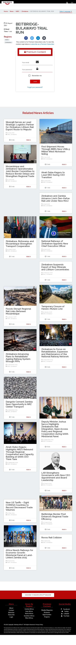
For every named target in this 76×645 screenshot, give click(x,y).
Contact (11, 610)
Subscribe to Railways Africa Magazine (38, 595)
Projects (47, 617)
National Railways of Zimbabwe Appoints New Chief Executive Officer (54, 243)
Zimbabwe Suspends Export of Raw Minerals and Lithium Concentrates (55, 267)
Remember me (37, 76)
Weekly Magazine (47, 610)
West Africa (29, 618)
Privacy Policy (39, 624)
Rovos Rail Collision (51, 537)
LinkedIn (66, 614)
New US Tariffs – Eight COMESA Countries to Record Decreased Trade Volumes (19, 506)
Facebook (66, 609)
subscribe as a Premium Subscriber (42, 44)
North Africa (29, 613)
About (11, 608)
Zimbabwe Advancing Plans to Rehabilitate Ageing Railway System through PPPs (18, 358)
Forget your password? (35, 87)
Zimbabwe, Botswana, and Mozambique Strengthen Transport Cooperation (20, 243)
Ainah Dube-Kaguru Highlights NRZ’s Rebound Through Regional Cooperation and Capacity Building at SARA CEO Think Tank (20, 453)
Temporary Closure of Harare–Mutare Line (52, 307)
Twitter (66, 611)
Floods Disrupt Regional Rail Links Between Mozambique (18, 311)
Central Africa (29, 609)
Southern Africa (29, 616)
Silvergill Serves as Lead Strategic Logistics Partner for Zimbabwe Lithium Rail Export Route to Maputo (20, 126)
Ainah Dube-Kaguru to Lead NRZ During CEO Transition (53, 175)
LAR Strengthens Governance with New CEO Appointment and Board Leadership (55, 476)
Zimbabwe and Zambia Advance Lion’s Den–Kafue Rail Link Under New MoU (55, 198)
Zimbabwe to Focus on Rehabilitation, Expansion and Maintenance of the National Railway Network (55, 353)
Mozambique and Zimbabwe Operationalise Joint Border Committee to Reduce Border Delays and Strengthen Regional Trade (20, 171)
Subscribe (11, 615)
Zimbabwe (24, 11)
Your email (25, 62)
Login (11, 617)
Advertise (11, 612)
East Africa (29, 611)
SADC (17, 11)
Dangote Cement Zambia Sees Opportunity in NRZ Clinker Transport (19, 404)
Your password (27, 69)
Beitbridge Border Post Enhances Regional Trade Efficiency (54, 516)
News (12, 11)
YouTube (66, 616)
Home (6, 11)
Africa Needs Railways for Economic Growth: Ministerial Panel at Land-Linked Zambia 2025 (19, 554)
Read (64, 164)
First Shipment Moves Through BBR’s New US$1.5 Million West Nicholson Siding (55, 150)
